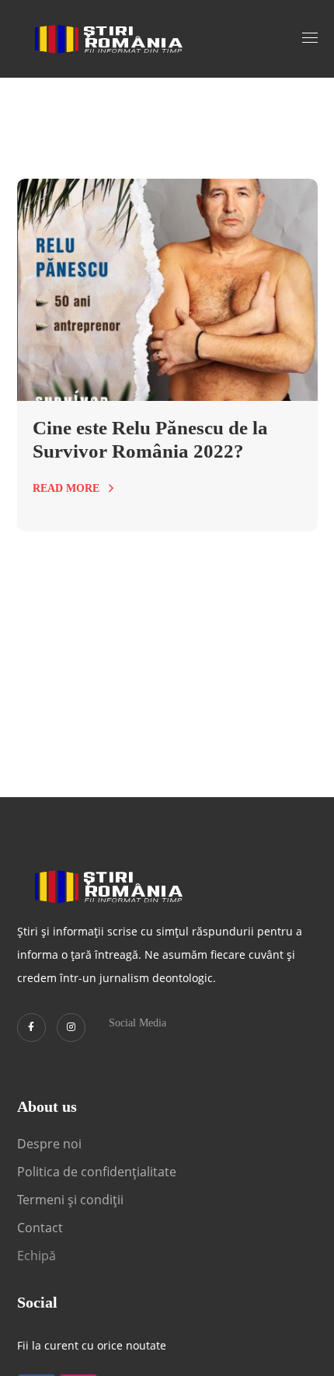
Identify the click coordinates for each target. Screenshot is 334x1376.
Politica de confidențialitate (96, 1171)
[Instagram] (71, 1027)
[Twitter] (31, 1027)
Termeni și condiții (70, 1199)
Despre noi (49, 1143)
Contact (41, 1227)
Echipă (36, 1255)
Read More (66, 488)
